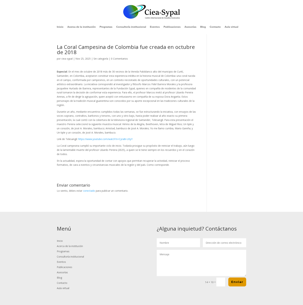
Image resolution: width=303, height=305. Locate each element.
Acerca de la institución (81, 27)
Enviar (237, 282)
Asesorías (190, 27)
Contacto (215, 27)
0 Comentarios (119, 58)
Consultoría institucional (131, 27)
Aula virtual (231, 27)
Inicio (60, 27)
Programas (106, 27)
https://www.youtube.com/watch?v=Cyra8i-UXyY (105, 139)
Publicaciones (172, 27)
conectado (89, 190)
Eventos (155, 27)
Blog (203, 27)
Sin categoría (100, 58)
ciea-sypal (67, 58)
